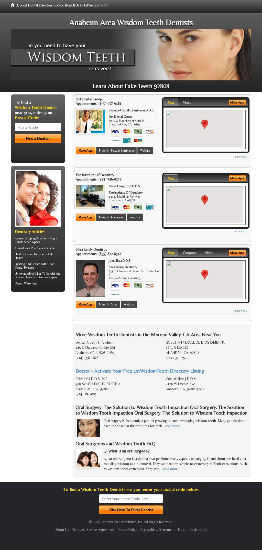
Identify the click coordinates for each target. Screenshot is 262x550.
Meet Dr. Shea (108, 304)
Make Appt (86, 150)
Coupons (189, 253)
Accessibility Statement (157, 529)
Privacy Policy (127, 529)
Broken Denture (25, 277)
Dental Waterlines (26, 283)
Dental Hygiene (24, 267)
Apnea (19, 238)
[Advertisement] (37, 335)
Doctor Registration (192, 529)
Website (145, 150)
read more (172, 426)
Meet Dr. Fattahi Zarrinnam (116, 150)
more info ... (241, 156)
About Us (62, 529)
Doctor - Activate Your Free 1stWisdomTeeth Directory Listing (139, 371)
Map (171, 102)
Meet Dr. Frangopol (111, 217)
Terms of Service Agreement (93, 529)
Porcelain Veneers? (43, 248)
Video (187, 102)
